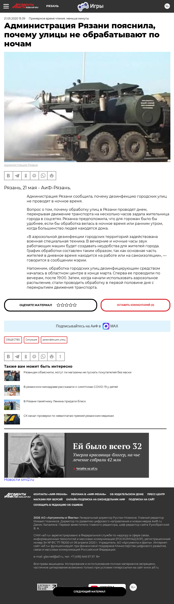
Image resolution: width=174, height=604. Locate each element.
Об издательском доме (127, 494)
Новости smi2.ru (19, 479)
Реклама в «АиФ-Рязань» (88, 494)
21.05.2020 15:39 (14, 18)
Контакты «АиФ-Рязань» (51, 494)
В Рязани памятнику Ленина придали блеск (55, 401)
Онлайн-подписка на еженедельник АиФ (95, 499)
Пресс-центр (156, 494)
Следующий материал (89, 591)
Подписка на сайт (142, 499)
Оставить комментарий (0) (135, 305)
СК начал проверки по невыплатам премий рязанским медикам (69, 415)
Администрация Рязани (21, 165)
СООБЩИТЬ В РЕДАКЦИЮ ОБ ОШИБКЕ (58, 504)
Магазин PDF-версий (48, 499)
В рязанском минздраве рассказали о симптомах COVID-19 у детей (71, 386)
